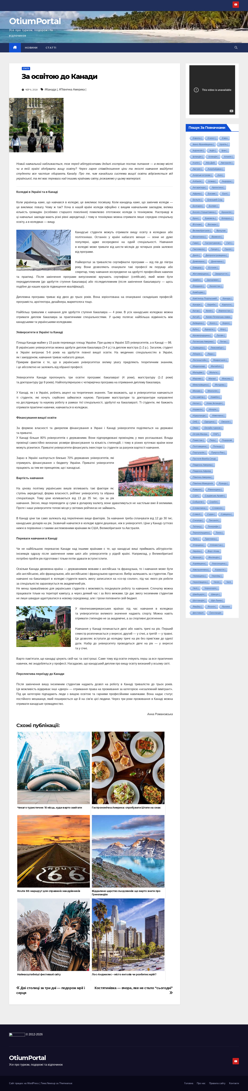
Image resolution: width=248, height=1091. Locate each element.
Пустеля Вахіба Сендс (204, 458)
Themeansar (65, 1083)
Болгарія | (198, 206)
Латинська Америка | (203, 341)
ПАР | (216, 434)
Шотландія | (199, 600)
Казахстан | (215, 286)
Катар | (196, 311)
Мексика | (227, 378)
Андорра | (227, 181)
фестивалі (198, 613)
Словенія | (217, 508)
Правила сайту (217, 1083)
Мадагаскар (199, 366)
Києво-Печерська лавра (218, 317)
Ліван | (211, 354)
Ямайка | (197, 606)
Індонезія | (198, 150)
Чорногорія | (210, 588)
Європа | (197, 138)
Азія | (220, 175)
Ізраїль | (224, 144)
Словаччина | (199, 508)
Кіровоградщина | (202, 335)
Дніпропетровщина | (216, 255)
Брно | (196, 218)
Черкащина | (199, 576)
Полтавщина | (200, 446)
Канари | (197, 304)
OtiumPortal (35, 21)
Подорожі (227, 440)
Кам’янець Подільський (205, 298)
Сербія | (214, 502)
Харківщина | (199, 563)
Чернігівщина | (200, 582)
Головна (188, 1083)
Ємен (225, 138)
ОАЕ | (195, 421)
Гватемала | (199, 249)
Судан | (211, 514)
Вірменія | (217, 237)
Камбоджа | (198, 292)
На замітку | (199, 397)
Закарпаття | (221, 274)
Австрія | (197, 169)
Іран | (224, 150)
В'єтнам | (197, 224)
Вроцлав (221, 230)
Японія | (212, 606)
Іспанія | (228, 156)
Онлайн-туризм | (212, 428)
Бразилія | (227, 212)
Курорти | (209, 329)
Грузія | (228, 249)
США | (196, 495)
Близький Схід (215, 200)
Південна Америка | (203, 465)
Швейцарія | (199, 594)
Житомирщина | (201, 274)
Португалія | (199, 452)
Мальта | (214, 372)
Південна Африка (202, 471)
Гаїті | (229, 243)
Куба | (196, 329)
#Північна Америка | (72, 89)
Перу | (213, 440)
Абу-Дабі (210, 163)
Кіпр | (223, 329)
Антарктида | (199, 187)
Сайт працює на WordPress (24, 1083)
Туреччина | (211, 539)
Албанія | (197, 181)
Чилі (228, 582)
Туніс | (196, 539)
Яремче (226, 606)
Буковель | (210, 218)
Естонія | (212, 267)
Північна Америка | (202, 477)
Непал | (197, 403)
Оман (195, 428)
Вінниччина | (199, 237)
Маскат (212, 378)
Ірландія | (198, 156)
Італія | (196, 163)
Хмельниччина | (201, 569)
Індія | (213, 150)
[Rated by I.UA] (17, 1034)
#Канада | (51, 89)
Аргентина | (218, 187)
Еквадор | (197, 267)
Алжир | (212, 181)
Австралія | (226, 163)
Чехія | (217, 582)
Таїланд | (197, 526)
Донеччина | (217, 261)
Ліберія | (197, 354)
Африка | (197, 193)
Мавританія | (220, 360)
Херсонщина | (219, 563)
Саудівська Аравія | (215, 495)
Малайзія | (216, 366)
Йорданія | (198, 286)
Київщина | (198, 323)
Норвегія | (198, 409)
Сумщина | (226, 514)
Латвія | (221, 335)
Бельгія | (197, 200)
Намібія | (215, 397)
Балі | (225, 193)
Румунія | (197, 489)
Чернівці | (216, 576)
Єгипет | (212, 138)
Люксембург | (217, 348)
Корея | (226, 323)
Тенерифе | (213, 526)
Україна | (197, 551)
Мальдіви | (198, 372)
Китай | (196, 317)
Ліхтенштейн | (200, 360)
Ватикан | (212, 224)
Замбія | (197, 280)
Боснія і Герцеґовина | (204, 212)
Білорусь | (227, 218)
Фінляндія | (214, 557)
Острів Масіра (200, 434)
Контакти (234, 1083)
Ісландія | (213, 156)
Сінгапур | (198, 520)
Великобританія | (202, 230)
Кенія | (209, 311)
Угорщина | (198, 545)
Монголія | (213, 391)
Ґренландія (215, 613)
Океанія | (226, 421)
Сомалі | (197, 514)
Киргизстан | (225, 311)
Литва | (223, 341)
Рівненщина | (215, 489)
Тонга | (219, 532)
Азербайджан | (215, 169)
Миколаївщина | (201, 384)
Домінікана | (199, 261)
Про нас (201, 1083)
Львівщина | (199, 348)
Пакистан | (198, 440)
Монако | (197, 391)
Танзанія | (214, 520)
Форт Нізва (213, 551)
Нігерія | (213, 409)
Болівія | (213, 206)
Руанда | (223, 483)
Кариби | (212, 304)
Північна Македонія (203, 483)
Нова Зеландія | (215, 403)
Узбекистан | (216, 545)
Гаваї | (196, 243)
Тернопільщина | (201, 532)
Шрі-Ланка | (217, 600)
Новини (31, 47)
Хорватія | (220, 569)
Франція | (197, 557)
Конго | (213, 323)
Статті (51, 47)
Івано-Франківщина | (203, 144)
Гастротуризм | (213, 243)
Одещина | (209, 421)
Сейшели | (198, 502)
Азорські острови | (202, 175)
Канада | (227, 298)
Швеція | (215, 594)
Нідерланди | (199, 415)
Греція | (215, 249)
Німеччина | (218, 415)
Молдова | (220, 384)
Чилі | (195, 588)
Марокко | (198, 378)
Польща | (218, 446)
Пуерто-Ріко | (218, 452)
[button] (236, 47)
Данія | (196, 255)
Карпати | (227, 304)
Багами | (212, 193)
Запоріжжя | (213, 280)
